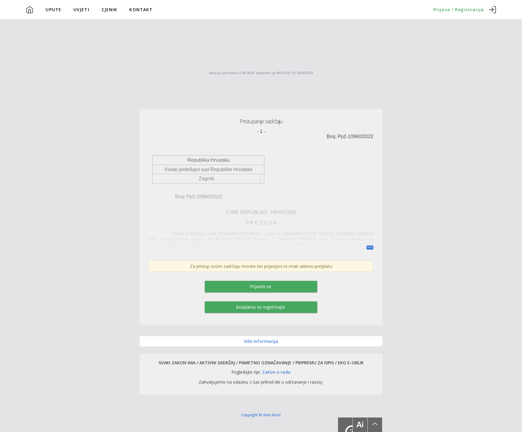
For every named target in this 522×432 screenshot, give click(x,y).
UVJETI (81, 9)
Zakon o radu (276, 372)
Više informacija (261, 341)
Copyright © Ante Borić (261, 414)
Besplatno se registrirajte (260, 307)
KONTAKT (141, 9)
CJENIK (110, 9)
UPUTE (53, 9)
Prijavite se (260, 286)
